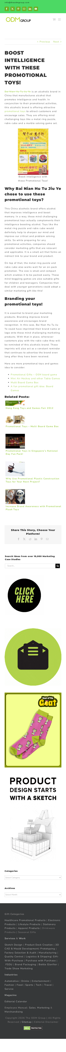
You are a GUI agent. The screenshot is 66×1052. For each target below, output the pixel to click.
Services (10, 938)
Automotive (12, 981)
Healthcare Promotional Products (25, 920)
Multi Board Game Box (25, 382)
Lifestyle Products (29, 924)
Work (22, 938)
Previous (45, 41)
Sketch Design (14, 944)
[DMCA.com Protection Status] (33, 1028)
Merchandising (14, 1011)
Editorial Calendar (16, 1001)
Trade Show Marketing (19, 968)
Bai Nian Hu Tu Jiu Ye (18, 91)
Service (9, 988)
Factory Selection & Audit (20, 952)
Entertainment (41, 981)
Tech (39, 984)
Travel (48, 984)
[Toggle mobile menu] (60, 19)
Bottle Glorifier (47, 964)
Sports (29, 984)
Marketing (43, 1007)
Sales (32, 1007)
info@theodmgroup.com (17, 2)
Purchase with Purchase (41, 960)
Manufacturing (48, 952)
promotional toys (15, 111)
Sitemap (27, 1021)
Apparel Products (29, 928)
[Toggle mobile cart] (54, 19)
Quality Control (14, 956)
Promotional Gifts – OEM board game (34, 374)
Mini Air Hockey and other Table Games (35, 378)
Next (56, 41)
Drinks (25, 981)
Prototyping (47, 948)
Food (20, 984)
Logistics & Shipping (38, 956)
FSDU (9, 964)
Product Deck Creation (39, 944)
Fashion (9, 984)
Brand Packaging (25, 964)
